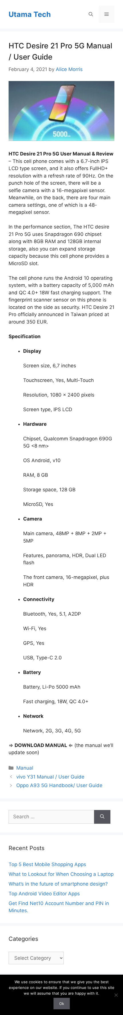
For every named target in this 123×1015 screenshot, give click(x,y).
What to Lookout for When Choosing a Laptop (61, 874)
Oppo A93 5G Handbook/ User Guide (59, 785)
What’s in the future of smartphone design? (58, 884)
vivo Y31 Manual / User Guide (50, 777)
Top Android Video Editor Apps (44, 893)
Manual (24, 768)
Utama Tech (30, 14)
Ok (61, 1003)
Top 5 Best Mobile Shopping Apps (47, 864)
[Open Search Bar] (91, 14)
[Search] (102, 817)
